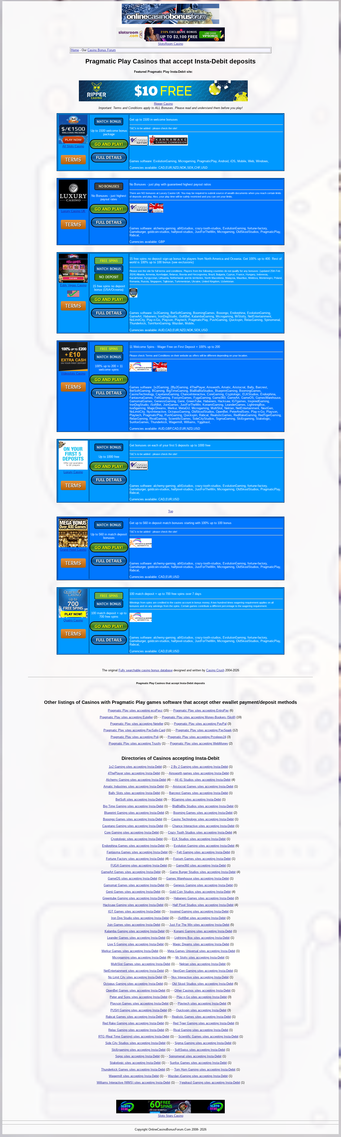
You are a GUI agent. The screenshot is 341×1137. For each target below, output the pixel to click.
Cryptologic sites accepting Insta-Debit (137, 839)
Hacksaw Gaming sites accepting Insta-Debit (133, 905)
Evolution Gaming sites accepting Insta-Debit (204, 845)
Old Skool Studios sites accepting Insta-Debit (202, 983)
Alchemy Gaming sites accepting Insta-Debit (136, 779)
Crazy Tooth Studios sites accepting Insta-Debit (200, 832)
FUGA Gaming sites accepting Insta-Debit (139, 865)
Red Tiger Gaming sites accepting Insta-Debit (203, 1023)
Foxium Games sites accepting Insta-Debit (202, 858)
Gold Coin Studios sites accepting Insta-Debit (200, 891)
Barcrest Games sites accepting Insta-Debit (198, 793)
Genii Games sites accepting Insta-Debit (133, 891)
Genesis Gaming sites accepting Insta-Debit (203, 885)
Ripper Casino (163, 103)
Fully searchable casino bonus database (146, 670)
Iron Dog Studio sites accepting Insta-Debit (140, 918)
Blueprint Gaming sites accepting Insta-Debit (134, 812)
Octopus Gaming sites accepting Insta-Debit (133, 983)
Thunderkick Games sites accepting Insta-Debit (133, 1069)
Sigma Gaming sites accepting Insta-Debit (203, 1043)
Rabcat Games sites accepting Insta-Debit (134, 1016)
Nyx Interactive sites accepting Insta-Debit (200, 977)
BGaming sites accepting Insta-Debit (196, 799)
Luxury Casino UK (73, 211)
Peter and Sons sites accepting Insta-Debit (138, 997)
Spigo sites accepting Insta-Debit (137, 1056)
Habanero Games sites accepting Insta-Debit (204, 898)
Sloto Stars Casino (170, 1115)
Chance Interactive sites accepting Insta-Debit (203, 826)
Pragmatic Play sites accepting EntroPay (201, 710)
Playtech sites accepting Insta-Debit (202, 1003)
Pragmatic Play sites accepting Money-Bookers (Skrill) (198, 717)
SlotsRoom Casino (170, 44)
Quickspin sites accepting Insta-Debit (201, 1010)
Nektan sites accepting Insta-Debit (202, 964)
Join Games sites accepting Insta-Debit (133, 924)
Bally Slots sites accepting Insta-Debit (134, 793)
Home (75, 50)
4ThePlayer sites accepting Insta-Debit (134, 773)
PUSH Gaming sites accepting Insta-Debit (138, 1010)
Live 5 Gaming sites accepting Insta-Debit (135, 944)
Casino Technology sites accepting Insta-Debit (202, 819)
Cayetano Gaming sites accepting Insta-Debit (132, 826)
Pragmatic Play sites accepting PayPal (200, 723)
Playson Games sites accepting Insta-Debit (139, 1003)
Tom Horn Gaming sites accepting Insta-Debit (204, 1069)
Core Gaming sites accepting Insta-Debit (131, 832)
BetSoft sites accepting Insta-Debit (139, 799)
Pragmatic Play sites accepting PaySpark (204, 730)
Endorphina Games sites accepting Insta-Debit (133, 845)
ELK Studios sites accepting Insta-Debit (199, 839)
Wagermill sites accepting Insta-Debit (134, 1076)
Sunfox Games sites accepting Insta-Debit (198, 1062)
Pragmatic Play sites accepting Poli (135, 737)
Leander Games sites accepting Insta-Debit (136, 937)
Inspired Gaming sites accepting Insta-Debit (199, 911)
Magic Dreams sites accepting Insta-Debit (201, 944)
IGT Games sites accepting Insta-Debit (134, 911)
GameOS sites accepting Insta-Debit (132, 878)
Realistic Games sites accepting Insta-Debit (201, 1016)
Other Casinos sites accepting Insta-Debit (202, 990)
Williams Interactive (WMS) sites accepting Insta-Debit (133, 1082)
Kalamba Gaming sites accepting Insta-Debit (135, 931)
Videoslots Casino (73, 373)
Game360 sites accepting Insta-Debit (201, 865)
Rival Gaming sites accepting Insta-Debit (200, 1030)
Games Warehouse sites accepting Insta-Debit (197, 878)
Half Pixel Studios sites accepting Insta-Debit (203, 905)
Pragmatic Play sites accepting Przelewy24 (197, 737)
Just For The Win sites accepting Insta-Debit (199, 924)
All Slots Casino (73, 146)
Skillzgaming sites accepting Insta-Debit (139, 1049)
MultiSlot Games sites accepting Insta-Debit (140, 964)
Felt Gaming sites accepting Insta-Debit (203, 852)
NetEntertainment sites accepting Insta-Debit (134, 970)
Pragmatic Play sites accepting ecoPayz (135, 710)
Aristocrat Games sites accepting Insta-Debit (203, 786)
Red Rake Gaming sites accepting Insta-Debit (133, 1023)
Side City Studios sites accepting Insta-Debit (135, 1043)
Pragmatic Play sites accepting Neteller (136, 723)
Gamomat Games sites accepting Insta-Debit (134, 885)
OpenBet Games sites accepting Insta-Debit (135, 990)
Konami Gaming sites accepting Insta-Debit (203, 931)
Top (170, 511)
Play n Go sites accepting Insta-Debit (202, 997)
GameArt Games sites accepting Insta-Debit (131, 872)
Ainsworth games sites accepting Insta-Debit (199, 773)
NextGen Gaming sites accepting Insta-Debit (203, 970)
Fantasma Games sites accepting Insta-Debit (137, 852)
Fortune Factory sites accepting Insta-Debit (135, 858)
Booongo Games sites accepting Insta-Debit (132, 819)
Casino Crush (215, 670)
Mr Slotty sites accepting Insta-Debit (200, 957)
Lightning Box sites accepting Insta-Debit (202, 937)
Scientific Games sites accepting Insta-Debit (208, 1036)
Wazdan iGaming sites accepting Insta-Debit (198, 1076)
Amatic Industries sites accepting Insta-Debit (133, 786)
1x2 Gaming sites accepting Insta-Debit (135, 766)
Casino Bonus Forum (101, 50)
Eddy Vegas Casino (73, 285)
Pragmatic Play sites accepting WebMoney (199, 743)
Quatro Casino (73, 620)
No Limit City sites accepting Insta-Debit (135, 977)
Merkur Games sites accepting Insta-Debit (130, 951)
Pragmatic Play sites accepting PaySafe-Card (134, 730)
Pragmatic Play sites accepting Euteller (126, 717)
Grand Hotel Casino (73, 549)
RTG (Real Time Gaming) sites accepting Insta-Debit (133, 1036)
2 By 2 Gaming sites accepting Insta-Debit (199, 766)
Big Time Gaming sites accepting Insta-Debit (133, 806)
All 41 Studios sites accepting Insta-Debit (203, 779)
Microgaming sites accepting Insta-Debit (139, 957)
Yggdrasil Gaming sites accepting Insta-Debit (209, 1082)
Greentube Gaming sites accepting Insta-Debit (134, 898)
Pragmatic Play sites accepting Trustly (135, 743)
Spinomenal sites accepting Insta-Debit (195, 1056)
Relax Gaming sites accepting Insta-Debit (136, 1030)
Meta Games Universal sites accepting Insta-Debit (201, 951)
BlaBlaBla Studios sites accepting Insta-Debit (203, 806)
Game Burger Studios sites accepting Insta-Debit (203, 872)
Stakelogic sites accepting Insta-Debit (135, 1062)
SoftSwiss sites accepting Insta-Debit (200, 1049)
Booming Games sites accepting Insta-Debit (203, 812)
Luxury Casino (73, 472)
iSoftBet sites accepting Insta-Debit (202, 918)
